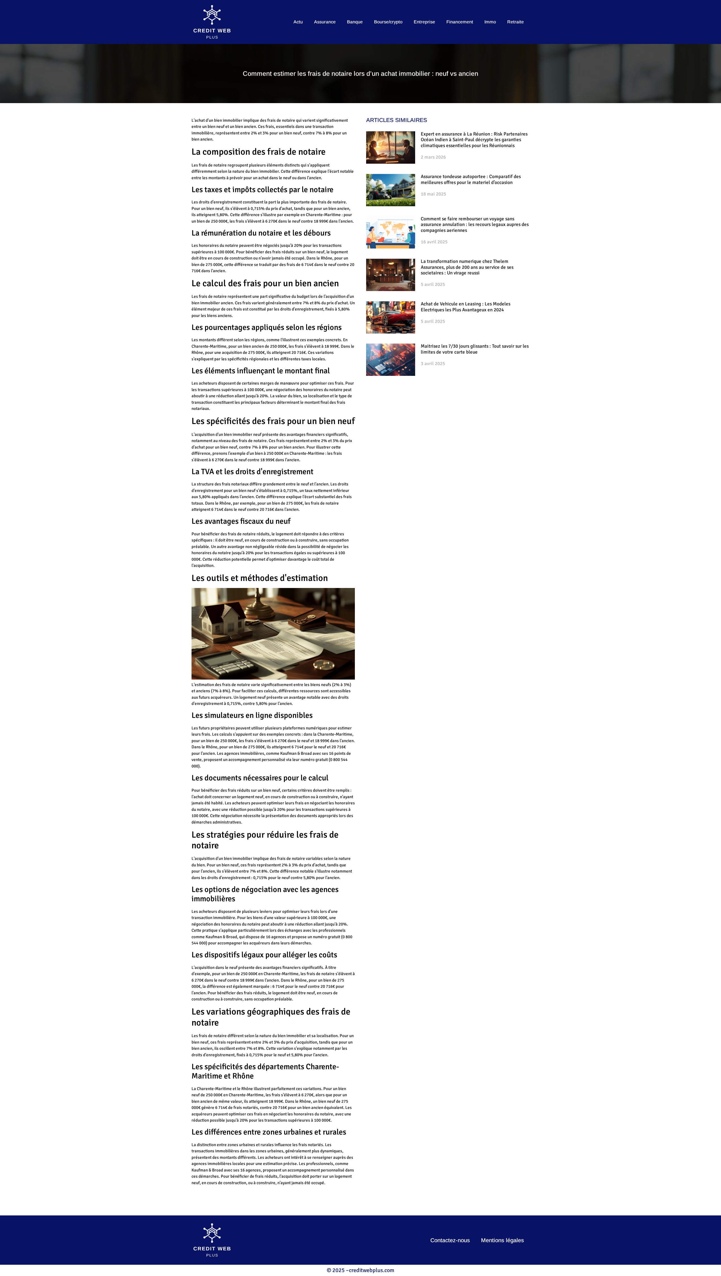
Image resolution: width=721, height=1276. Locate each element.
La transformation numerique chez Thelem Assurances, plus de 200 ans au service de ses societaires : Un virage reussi (467, 267)
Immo (490, 21)
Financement (459, 21)
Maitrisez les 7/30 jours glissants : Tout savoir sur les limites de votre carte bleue (475, 349)
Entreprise (424, 21)
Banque (355, 21)
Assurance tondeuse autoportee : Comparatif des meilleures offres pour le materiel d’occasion (471, 179)
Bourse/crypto (388, 21)
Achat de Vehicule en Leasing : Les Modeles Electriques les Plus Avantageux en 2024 (465, 306)
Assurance (325, 21)
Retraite (515, 21)
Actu (298, 21)
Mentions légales (502, 1240)
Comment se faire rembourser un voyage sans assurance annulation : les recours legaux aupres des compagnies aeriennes (475, 224)
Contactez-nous (450, 1240)
